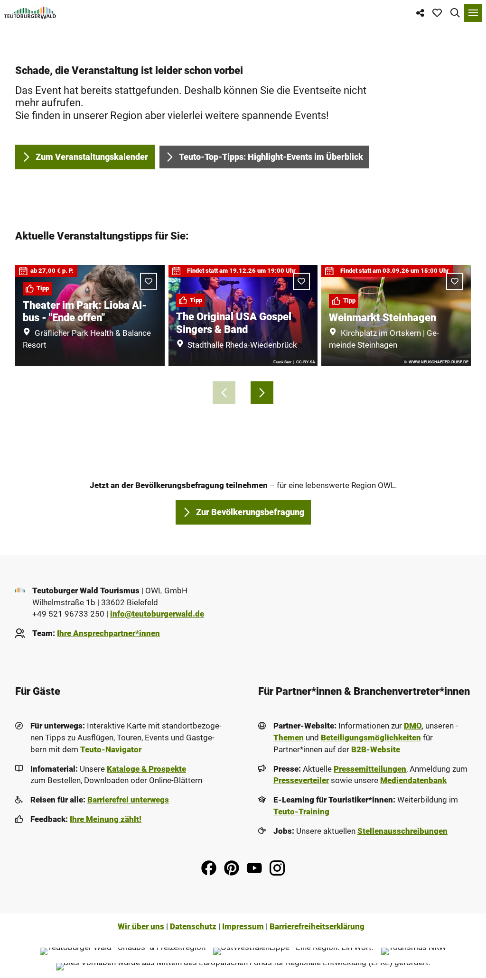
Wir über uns (141, 926)
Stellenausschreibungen (402, 831)
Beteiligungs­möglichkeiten (371, 737)
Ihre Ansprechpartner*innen (108, 633)
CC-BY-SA (305, 362)
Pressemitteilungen (370, 769)
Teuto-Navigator (110, 749)
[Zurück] (224, 392)
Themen (288, 737)
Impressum (243, 926)
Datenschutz (193, 926)
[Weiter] (262, 392)
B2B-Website (375, 749)
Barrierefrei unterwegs (128, 799)
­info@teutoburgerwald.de (157, 613)
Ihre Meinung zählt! (105, 819)
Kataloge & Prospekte (146, 769)
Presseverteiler (301, 780)
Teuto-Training (301, 811)
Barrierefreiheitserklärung (317, 926)
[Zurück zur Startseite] (30, 13)
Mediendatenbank (413, 780)
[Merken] (301, 281)
